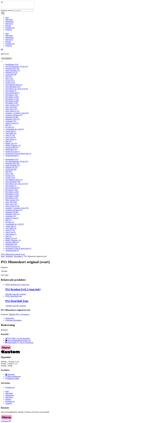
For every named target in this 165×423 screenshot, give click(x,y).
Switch (10, 81)
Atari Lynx (10, 137)
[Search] (3, 13)
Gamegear (10, 121)
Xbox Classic (12, 105)
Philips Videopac (13, 145)
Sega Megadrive (12, 87)
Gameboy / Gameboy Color (17, 113)
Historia (8, 26)
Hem (2, 256)
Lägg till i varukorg (19, 294)
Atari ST (10, 135)
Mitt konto (9, 19)
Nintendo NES (12, 68)
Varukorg (8, 30)
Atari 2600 (10, 133)
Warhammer (11, 64)
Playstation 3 (12, 99)
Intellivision (11, 149)
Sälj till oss (9, 24)
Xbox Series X (12, 111)
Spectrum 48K (11, 147)
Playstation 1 (11, 95)
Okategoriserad (12, 155)
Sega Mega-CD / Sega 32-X (16, 89)
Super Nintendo (12, 70)
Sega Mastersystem (13, 85)
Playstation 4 (12, 101)
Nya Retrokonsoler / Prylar (16, 66)
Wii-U (9, 79)
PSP (8, 125)
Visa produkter (7, 58)
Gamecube (10, 74)
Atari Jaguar (10, 139)
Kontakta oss (10, 28)
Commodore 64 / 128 (14, 129)
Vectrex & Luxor (12, 151)
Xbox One (11, 109)
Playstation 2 (12, 97)
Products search (6, 10)
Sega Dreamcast (12, 93)
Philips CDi (11, 143)
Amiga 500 (10, 131)
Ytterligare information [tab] (13, 320)
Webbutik (9, 256)
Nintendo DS (11, 117)
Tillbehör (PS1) (14, 314)
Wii (8, 77)
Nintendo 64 (11, 72)
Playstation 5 (11, 103)
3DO (8, 141)
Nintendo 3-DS (12, 119)
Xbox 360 (11, 107)
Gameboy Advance (13, 115)
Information (9, 21)
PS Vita (9, 127)
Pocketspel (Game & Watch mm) (18, 153)
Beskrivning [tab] (9, 318)
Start (7, 17)
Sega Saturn (10, 91)
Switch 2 (10, 83)
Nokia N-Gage (11, 123)
